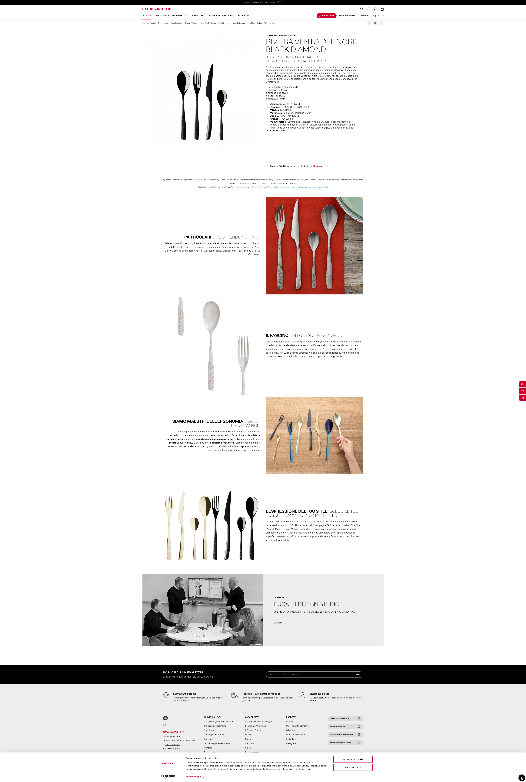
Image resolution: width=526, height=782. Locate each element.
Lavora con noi (252, 752)
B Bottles (197, 15)
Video (248, 747)
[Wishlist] (375, 9)
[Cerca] (361, 9)
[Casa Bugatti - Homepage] (156, 9)
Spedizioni (209, 730)
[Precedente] (369, 23)
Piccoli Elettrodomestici (171, 15)
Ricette (364, 15)
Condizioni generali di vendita (218, 721)
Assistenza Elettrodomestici (341, 734)
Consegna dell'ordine (214, 734)
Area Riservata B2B (337, 726)
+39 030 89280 (172, 744)
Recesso (208, 739)
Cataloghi (249, 743)
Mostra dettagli (193, 776)
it (379, 15)
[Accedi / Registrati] (368, 9)
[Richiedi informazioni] (522, 384)
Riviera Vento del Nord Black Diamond (201, 23)
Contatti (208, 747)
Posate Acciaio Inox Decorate (170, 23)
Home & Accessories (221, 15)
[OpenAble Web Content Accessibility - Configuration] (522, 778)
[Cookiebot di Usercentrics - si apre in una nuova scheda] (168, 777)
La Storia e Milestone (255, 726)
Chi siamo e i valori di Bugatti (259, 721)
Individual (244, 15)
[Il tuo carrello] (382, 9)
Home (145, 23)
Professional (328, 15)
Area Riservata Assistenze (340, 742)
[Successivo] (381, 23)
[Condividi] (522, 398)
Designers (291, 743)
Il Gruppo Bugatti (253, 730)
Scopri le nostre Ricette (339, 718)
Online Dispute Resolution (217, 743)
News (248, 734)
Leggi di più (280, 623)
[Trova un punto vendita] (522, 391)
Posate (146, 15)
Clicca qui (318, 166)
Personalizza (351, 767)
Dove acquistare (347, 15)
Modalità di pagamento (215, 726)
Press (248, 739)
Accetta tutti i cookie (353, 759)
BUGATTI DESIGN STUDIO (296, 107)
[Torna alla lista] (375, 23)
